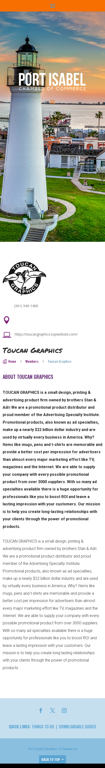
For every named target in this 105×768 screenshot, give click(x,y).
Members (31, 361)
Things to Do (43, 727)
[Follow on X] (52, 710)
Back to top (51, 759)
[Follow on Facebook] (41, 710)
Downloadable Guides (77, 727)
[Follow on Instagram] (64, 710)
